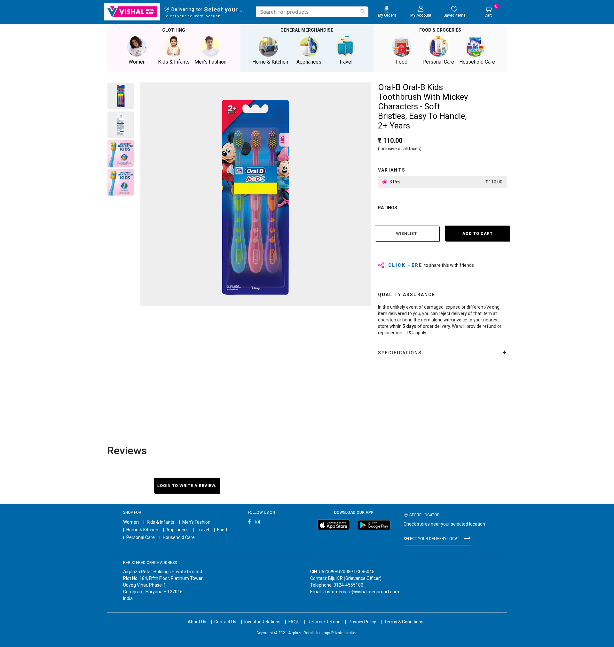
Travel (203, 529)
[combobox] (312, 11)
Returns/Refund (324, 621)
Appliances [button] (308, 62)
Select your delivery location (225, 9)
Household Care (179, 537)
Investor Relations (262, 621)
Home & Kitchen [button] (270, 62)
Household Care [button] (477, 62)
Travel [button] (345, 62)
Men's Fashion (196, 522)
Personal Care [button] (438, 62)
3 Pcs (445, 181)
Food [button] (401, 62)
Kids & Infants (160, 522)
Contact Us (225, 621)
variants (392, 170)
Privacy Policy (362, 621)
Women (131, 522)
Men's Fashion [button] (210, 62)
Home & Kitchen (142, 529)
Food (222, 529)
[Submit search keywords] (362, 11)
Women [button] (137, 62)
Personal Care (140, 537)
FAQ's (294, 621)
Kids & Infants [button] (174, 62)
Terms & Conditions (403, 621)
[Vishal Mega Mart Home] (132, 11)
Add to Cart (477, 233)
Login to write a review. (187, 485)
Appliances (177, 529)
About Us (197, 621)
